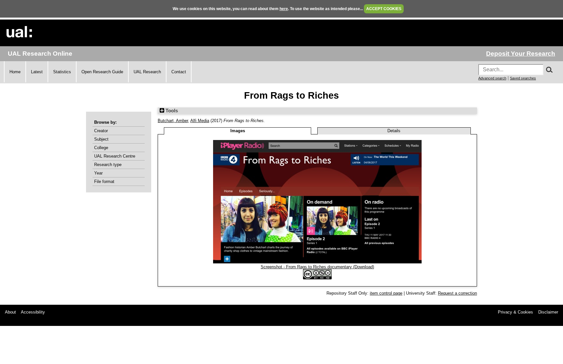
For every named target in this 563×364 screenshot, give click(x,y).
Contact (178, 71)
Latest (37, 71)
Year (98, 173)
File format (104, 181)
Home (15, 71)
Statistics (62, 71)
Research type (108, 164)
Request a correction (457, 293)
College (101, 147)
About (10, 312)
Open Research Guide (102, 71)
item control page (386, 293)
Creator (101, 130)
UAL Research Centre (114, 156)
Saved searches (523, 78)
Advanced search (492, 78)
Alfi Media (199, 120)
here (284, 9)
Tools (171, 110)
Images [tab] (237, 130)
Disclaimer (548, 312)
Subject (101, 139)
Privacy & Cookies (515, 312)
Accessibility (33, 312)
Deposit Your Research (520, 53)
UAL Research (147, 71)
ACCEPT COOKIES (383, 9)
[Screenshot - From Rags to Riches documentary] (317, 261)
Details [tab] (393, 130)
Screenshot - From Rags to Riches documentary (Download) (317, 266)
